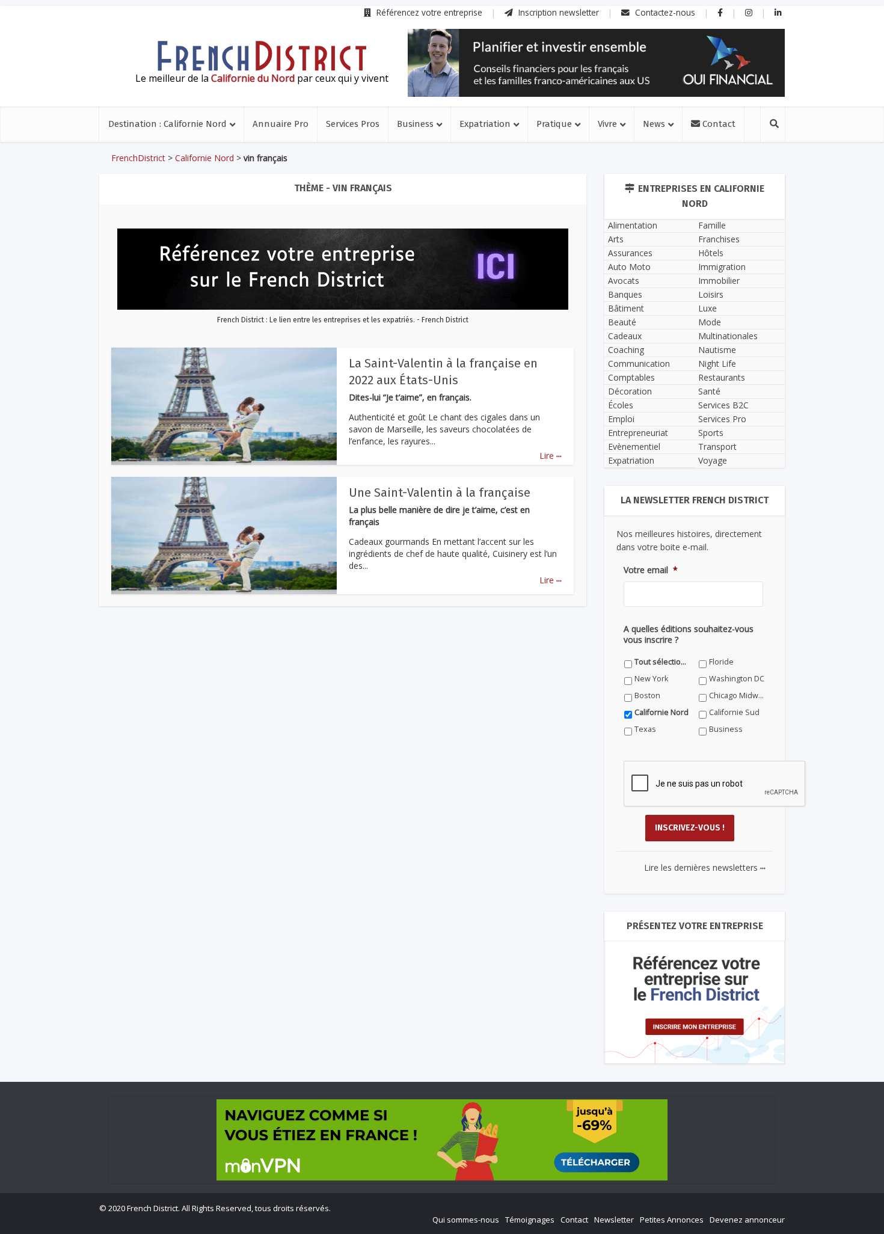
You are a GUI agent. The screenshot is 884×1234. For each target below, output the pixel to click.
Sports (710, 432)
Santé (709, 391)
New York (651, 679)
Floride (721, 662)
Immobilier (719, 280)
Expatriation (485, 123)
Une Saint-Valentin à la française (439, 492)
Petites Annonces (672, 1219)
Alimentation (632, 225)
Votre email (651, 570)
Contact (717, 123)
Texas (645, 729)
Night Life (717, 363)
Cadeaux (625, 336)
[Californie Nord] (261, 56)
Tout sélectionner (662, 662)
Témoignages (529, 1219)
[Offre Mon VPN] (442, 1139)
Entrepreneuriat (638, 432)
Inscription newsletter (557, 12)
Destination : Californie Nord (167, 123)
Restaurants (721, 377)
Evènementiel (634, 446)
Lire (550, 455)
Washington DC (736, 679)
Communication (639, 363)
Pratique (554, 123)
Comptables (631, 377)
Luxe (707, 308)
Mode (709, 322)
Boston (647, 695)
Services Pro (722, 419)
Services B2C (723, 405)
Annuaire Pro (280, 123)
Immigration (722, 266)
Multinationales (728, 336)
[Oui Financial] (596, 63)
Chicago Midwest (737, 695)
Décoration (630, 391)
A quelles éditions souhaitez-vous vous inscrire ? (689, 634)
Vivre (607, 123)
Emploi (621, 419)
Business (415, 123)
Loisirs (710, 294)
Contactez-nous (664, 12)
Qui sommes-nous (465, 1219)
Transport (717, 446)
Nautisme (717, 349)
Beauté (622, 322)
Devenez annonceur (747, 1219)
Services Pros (352, 123)
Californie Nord (204, 158)
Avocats (623, 280)
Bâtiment (626, 308)
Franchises (719, 239)
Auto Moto (629, 266)
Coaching (626, 349)
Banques (625, 294)
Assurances (630, 253)
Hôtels (710, 253)
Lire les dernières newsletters (705, 867)
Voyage (712, 460)
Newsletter (614, 1219)
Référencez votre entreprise (428, 12)
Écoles (620, 405)
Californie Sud (734, 712)
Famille (712, 225)
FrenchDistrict (138, 158)
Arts (616, 239)
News (654, 123)
